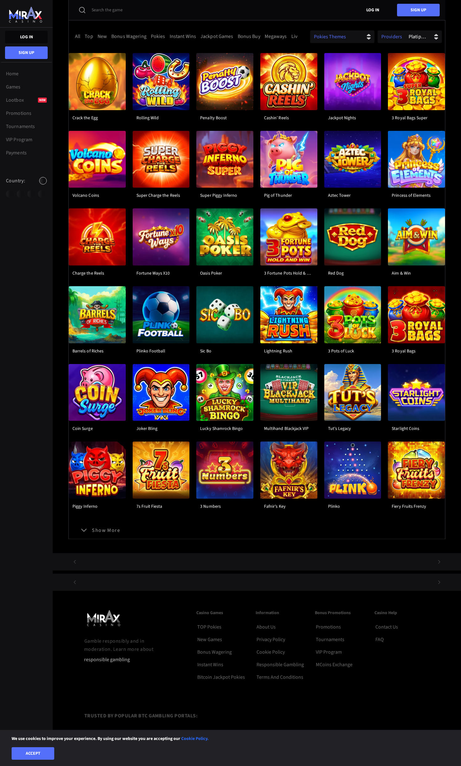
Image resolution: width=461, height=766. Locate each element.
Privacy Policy (271, 639)
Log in (26, 37)
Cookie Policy (271, 652)
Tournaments (330, 639)
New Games (209, 639)
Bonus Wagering (214, 652)
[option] (9, 194)
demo (97, 100)
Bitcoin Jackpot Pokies (221, 677)
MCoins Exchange (334, 664)
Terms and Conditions (280, 677)
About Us (266, 627)
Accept (33, 753)
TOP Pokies (209, 627)
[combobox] (26, 186)
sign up (26, 53)
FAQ (379, 639)
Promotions (328, 627)
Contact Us (386, 627)
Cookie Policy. (195, 739)
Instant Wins (210, 664)
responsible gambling (107, 660)
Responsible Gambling (280, 664)
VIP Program (329, 652)
